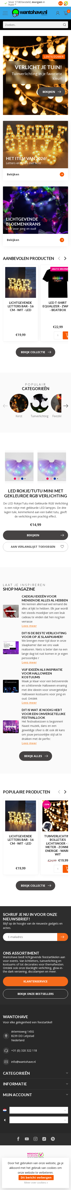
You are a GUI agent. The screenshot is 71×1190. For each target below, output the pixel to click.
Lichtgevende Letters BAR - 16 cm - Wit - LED (21, 306)
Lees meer (29, 626)
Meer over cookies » (36, 1182)
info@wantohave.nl (23, 1062)
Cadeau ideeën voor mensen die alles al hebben (45, 598)
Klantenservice (35, 981)
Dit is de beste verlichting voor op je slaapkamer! (44, 635)
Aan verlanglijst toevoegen (33, 546)
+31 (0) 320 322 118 (24, 1050)
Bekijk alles (33, 756)
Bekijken (33, 535)
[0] (66, 13)
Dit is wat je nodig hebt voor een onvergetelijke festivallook (43, 713)
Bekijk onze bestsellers (36, 994)
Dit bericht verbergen (36, 1177)
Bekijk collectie (33, 352)
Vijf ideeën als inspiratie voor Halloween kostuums (42, 673)
